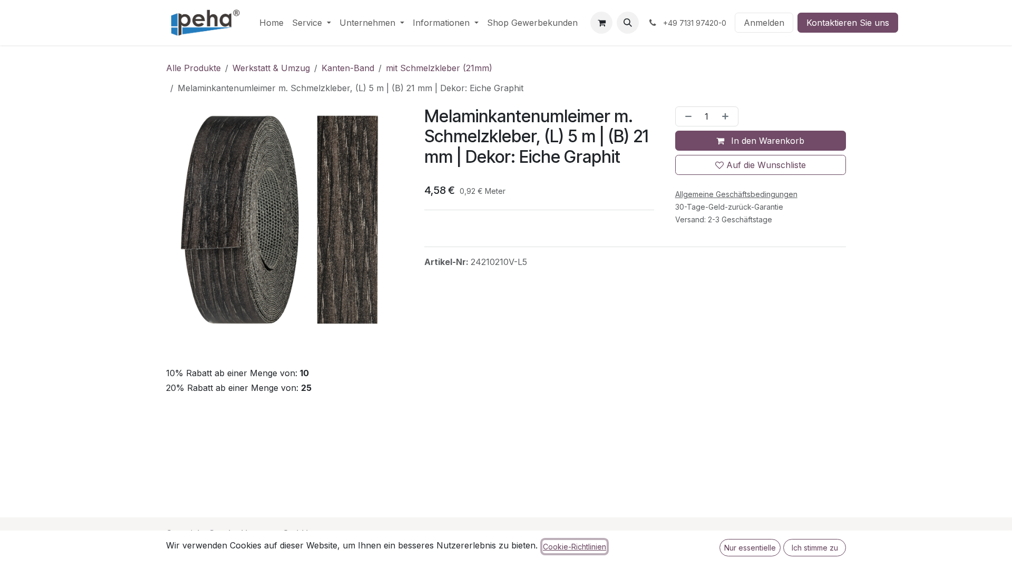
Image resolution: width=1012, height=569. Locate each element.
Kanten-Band (348, 68)
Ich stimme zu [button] (815, 547)
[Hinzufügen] (727, 116)
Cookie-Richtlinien (574, 546)
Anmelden (764, 22)
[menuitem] (271, 22)
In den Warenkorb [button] (766, 140)
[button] (628, 23)
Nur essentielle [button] (750, 547)
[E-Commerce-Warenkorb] (601, 23)
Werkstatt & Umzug (271, 68)
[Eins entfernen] (686, 116)
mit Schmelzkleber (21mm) (439, 68)
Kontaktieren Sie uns (847, 22)
